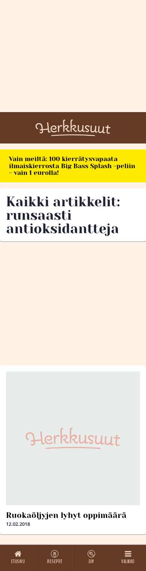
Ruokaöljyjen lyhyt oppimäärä (66, 515)
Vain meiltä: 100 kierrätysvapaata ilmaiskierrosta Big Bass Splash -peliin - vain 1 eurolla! (72, 165)
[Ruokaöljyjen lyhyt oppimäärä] (73, 438)
